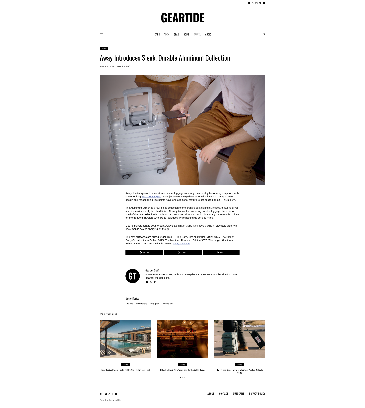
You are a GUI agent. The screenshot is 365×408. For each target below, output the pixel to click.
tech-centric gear (151, 196)
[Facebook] (249, 3)
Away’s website (181, 243)
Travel (197, 34)
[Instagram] (257, 3)
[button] (181, 377)
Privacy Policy (257, 393)
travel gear (169, 303)
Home (186, 34)
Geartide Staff (123, 66)
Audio (208, 34)
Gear (176, 34)
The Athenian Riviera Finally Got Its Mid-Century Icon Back (125, 370)
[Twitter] (253, 3)
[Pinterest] (260, 3)
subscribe (221, 274)
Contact (223, 393)
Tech (166, 34)
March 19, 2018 (107, 66)
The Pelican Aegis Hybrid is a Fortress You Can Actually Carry (239, 371)
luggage (155, 303)
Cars (157, 34)
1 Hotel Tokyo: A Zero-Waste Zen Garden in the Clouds (182, 370)
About (210, 393)
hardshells (142, 303)
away (130, 303)
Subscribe (238, 393)
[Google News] (264, 3)
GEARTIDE (182, 17)
